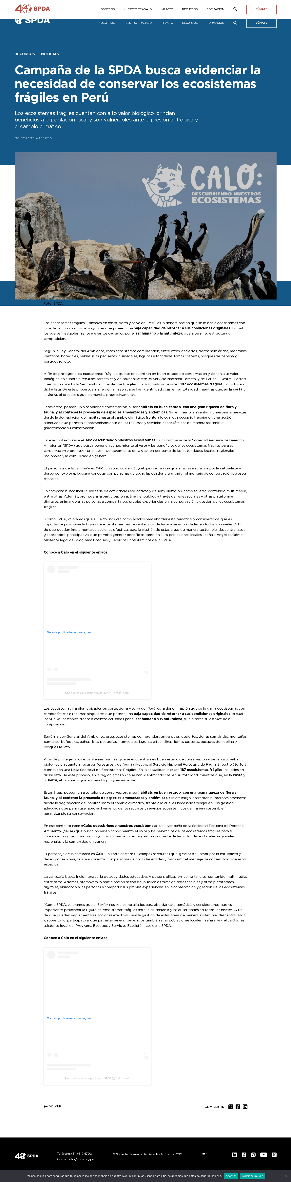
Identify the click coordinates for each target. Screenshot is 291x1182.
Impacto (167, 23)
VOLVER (55, 1106)
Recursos (190, 23)
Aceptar (231, 1175)
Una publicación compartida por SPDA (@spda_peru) (97, 692)
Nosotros (107, 23)
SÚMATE (261, 23)
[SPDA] (36, 22)
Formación (215, 23)
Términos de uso (252, 1175)
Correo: (75, 1159)
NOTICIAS (50, 54)
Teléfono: (74, 1154)
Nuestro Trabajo (138, 23)
